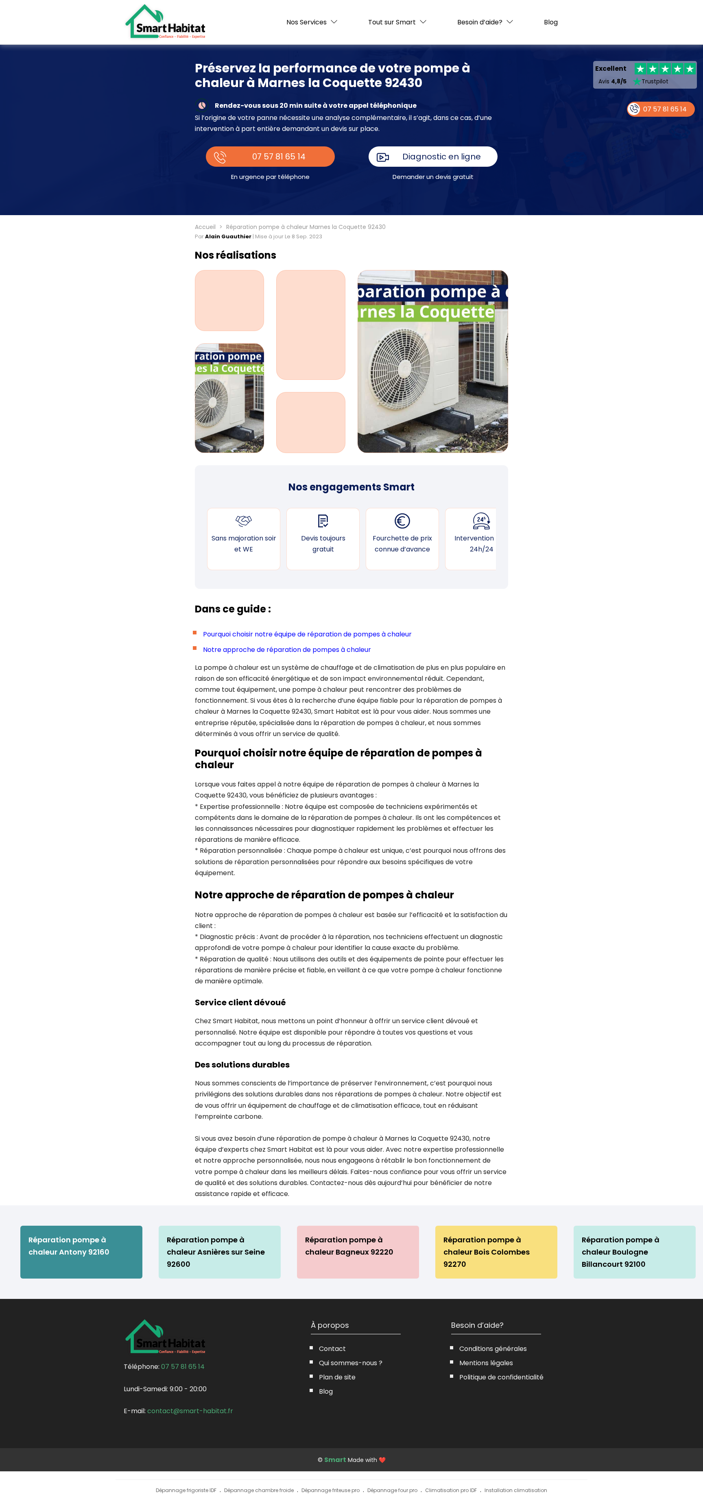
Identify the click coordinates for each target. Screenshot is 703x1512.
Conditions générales (493, 1348)
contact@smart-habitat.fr (190, 1411)
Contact (332, 1348)
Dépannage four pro (392, 1490)
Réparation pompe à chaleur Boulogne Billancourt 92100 (620, 1252)
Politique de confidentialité (501, 1377)
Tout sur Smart (392, 22)
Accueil (205, 227)
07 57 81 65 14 (279, 156)
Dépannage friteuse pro (330, 1490)
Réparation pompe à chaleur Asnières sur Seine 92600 (216, 1252)
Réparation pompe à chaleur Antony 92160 (68, 1246)
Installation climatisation (516, 1490)
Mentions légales (486, 1363)
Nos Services (306, 22)
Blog (551, 22)
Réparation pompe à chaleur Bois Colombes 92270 (486, 1252)
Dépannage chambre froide (259, 1490)
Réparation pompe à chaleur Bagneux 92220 (349, 1246)
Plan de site (337, 1377)
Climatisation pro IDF (451, 1490)
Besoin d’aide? (479, 22)
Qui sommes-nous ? (350, 1363)
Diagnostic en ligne (441, 156)
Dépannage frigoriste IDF (186, 1490)
